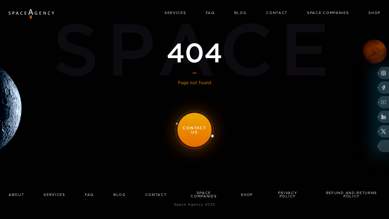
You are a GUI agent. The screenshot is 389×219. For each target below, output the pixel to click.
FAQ (210, 13)
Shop (374, 13)
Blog (240, 13)
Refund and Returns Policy (351, 195)
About (16, 194)
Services (175, 13)
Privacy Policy (287, 195)
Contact (276, 13)
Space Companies (328, 13)
